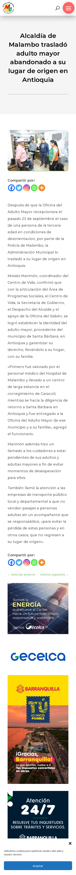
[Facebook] (11, 187)
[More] (41, 187)
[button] (70, 843)
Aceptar (38, 866)
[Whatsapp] (34, 187)
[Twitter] (19, 187)
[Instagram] (26, 187)
